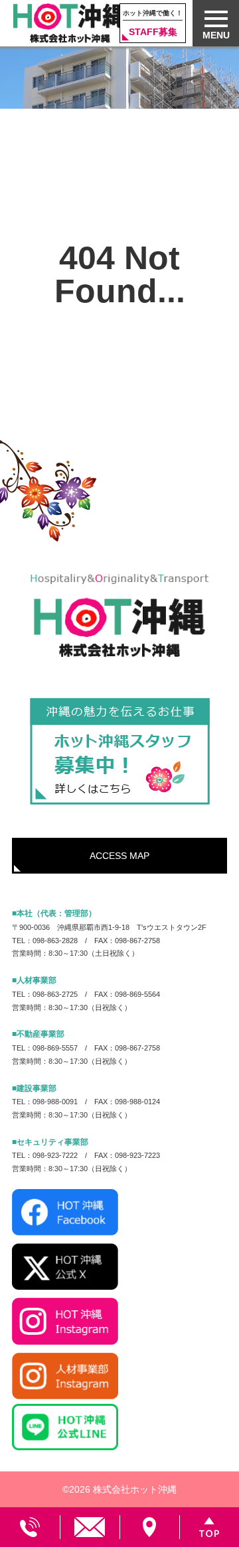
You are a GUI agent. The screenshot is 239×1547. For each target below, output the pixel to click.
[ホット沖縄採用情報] (120, 752)
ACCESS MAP (119, 855)
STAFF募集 (153, 23)
